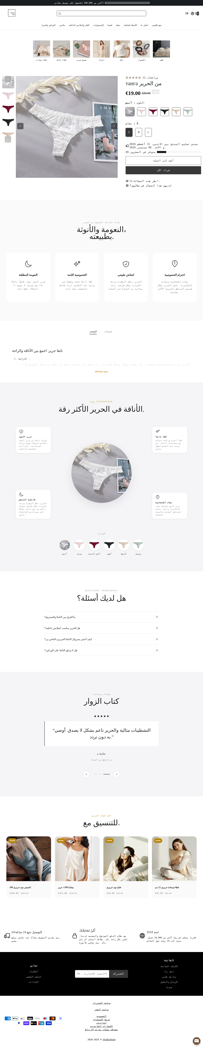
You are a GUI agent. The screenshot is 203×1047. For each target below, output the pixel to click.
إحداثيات (101, 1023)
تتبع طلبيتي (157, 25)
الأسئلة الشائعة (130, 25)
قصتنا (110, 25)
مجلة (118, 25)
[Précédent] (86, 774)
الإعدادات (34, 982)
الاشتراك (118, 973)
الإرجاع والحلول (169, 982)
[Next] (8, 139)
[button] (186, 13)
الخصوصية (101, 1016)
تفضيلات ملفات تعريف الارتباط (101, 1029)
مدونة (169, 987)
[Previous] (8, 79)
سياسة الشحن (101, 1009)
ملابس (62, 25)
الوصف (93, 331)
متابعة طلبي (169, 976)
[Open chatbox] (196, 1041)
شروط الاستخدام (101, 1019)
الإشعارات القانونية (101, 1026)
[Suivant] (117, 774)
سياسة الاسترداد (101, 1003)
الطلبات (33, 971)
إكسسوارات (98, 25)
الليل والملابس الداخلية (79, 25)
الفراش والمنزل (48, 25)
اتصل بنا (144, 25)
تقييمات (108, 331)
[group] (41, 50)
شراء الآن (163, 170)
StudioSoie (109, 1039)
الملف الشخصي (33, 976)
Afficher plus (101, 371)
